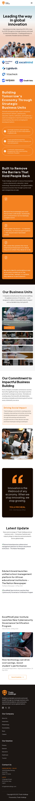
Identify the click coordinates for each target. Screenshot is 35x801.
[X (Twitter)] (6, 708)
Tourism (4, 758)
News (3, 731)
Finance (4, 745)
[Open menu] (31, 3)
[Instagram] (9, 708)
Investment (5, 721)
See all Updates (16, 677)
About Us (4, 718)
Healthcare (5, 755)
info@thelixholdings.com (9, 786)
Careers (4, 734)
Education (5, 751)
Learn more (8, 327)
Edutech (4, 748)
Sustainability (6, 728)
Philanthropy (5, 724)
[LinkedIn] (3, 708)
